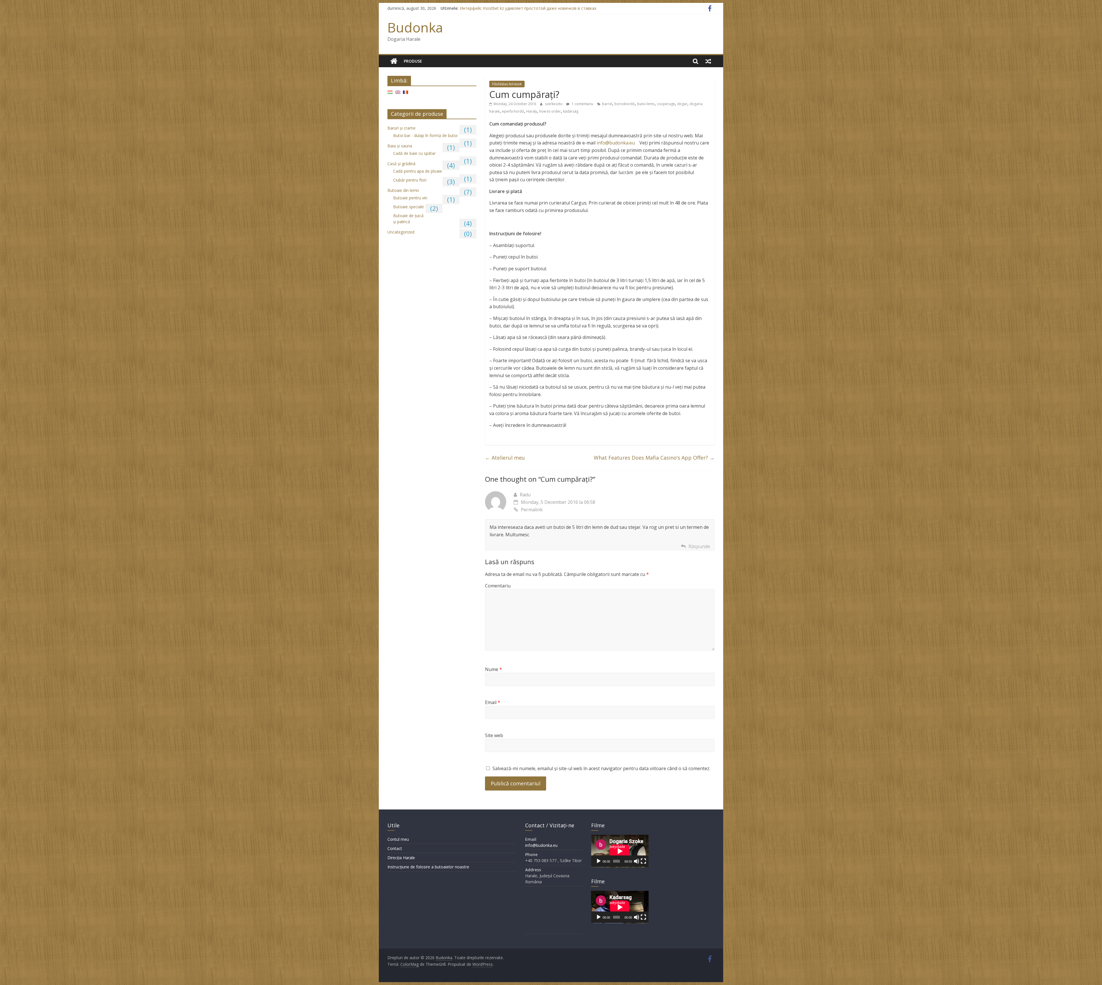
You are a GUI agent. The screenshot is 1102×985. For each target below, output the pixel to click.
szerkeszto (554, 103)
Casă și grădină (401, 163)
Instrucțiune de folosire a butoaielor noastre (428, 867)
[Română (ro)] (405, 94)
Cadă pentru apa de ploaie (417, 171)
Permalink (532, 509)
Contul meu (398, 839)
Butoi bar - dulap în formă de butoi (425, 135)
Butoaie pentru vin (410, 198)
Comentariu (498, 586)
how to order (550, 111)
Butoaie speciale (408, 206)
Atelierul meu (505, 457)
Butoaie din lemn (403, 190)
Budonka (415, 27)
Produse (413, 61)
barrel (607, 103)
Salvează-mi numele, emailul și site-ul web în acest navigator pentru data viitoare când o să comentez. (601, 768)
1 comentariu (582, 103)
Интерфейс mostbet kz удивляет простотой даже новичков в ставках (528, 8)
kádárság (570, 111)
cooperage (666, 103)
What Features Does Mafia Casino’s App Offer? (654, 457)
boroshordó (624, 103)
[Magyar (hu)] (390, 94)
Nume (493, 669)
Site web (494, 735)
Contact (394, 848)
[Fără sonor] (636, 861)
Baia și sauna (399, 146)
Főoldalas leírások (507, 84)
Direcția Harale (401, 857)
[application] (620, 851)
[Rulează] (599, 861)
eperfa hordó (513, 111)
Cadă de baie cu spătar (414, 153)
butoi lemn (646, 103)
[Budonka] (393, 61)
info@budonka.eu (616, 143)
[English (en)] (397, 94)
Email (492, 702)
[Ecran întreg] (643, 861)
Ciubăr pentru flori (409, 180)
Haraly (531, 111)
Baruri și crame (401, 128)
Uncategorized (400, 232)
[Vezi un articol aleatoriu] (708, 61)
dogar (682, 103)
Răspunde (699, 546)
